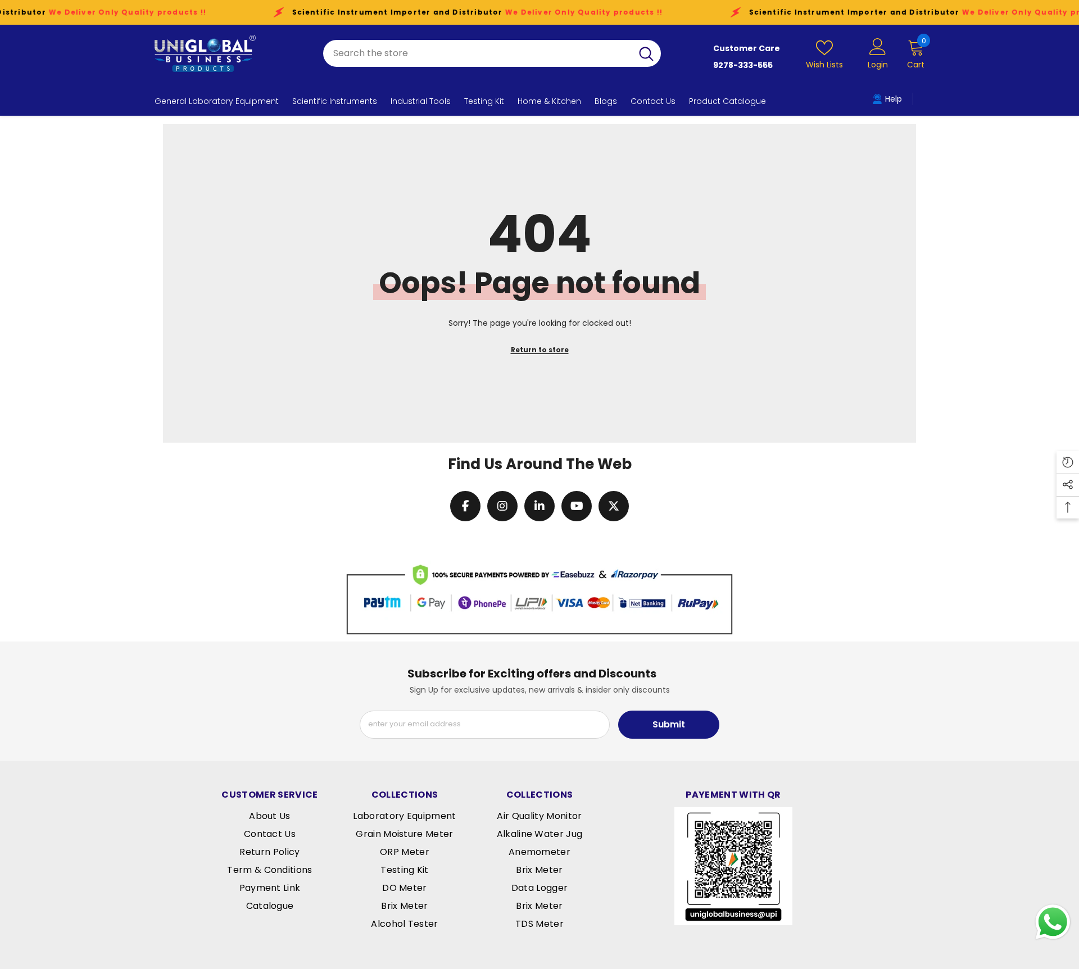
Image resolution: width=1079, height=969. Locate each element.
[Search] (492, 53)
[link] (539, 598)
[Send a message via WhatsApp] (1052, 922)
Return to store (540, 349)
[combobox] (477, 53)
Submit (668, 724)
